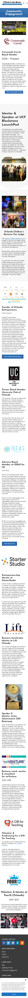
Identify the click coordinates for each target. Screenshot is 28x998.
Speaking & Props (7, 968)
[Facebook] (4, 943)
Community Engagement (9, 970)
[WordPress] (18, 943)
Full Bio (4, 954)
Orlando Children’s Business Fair (14, 238)
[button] (25, 980)
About (4, 951)
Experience (5, 957)
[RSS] (22, 943)
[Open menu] (23, 3)
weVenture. (11, 777)
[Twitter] (8, 943)
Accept (14, 994)
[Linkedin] (13, 943)
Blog (3, 965)
